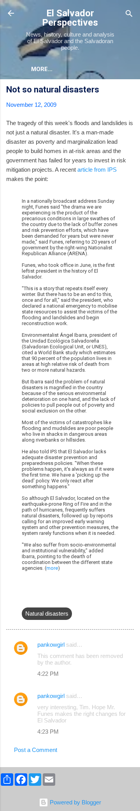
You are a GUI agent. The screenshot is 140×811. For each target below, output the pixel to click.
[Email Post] (26, 598)
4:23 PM (48, 731)
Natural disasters (46, 613)
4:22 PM (48, 673)
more (52, 568)
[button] (129, 90)
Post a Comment (35, 750)
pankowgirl (51, 644)
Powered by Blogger (74, 802)
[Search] (129, 14)
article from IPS (97, 169)
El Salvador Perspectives (70, 18)
